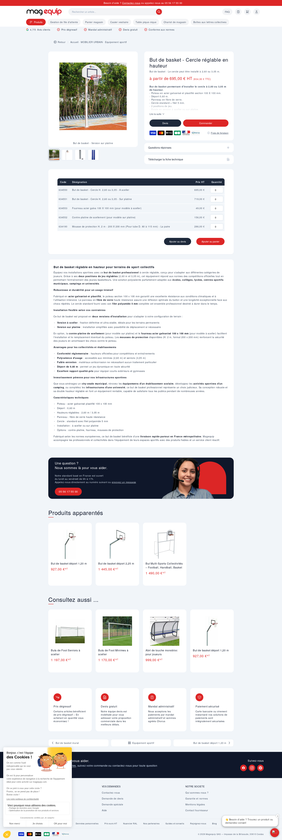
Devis (165, 123)
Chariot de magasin (175, 22)
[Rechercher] (159, 12)
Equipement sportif (116, 42)
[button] (274, 832)
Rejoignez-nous (198, 823)
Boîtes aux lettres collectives (210, 22)
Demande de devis (112, 798)
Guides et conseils (174, 823)
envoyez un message (124, 482)
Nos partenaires (151, 823)
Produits (38, 22)
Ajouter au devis (177, 241)
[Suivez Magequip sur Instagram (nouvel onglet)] (252, 768)
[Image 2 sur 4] (67, 155)
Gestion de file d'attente (64, 22)
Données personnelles (87, 823)
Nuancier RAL (130, 823)
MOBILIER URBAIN (92, 42)
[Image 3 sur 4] (80, 155)
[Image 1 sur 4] (54, 155)
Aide (104, 810)
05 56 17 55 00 (173, 3)
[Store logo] (44, 12)
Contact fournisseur (196, 810)
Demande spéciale (112, 804)
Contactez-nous (131, 3)
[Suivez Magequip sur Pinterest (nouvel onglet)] (260, 768)
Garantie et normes (196, 798)
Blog (214, 823)
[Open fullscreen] (132, 56)
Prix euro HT (110, 823)
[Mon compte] (256, 12)
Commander (205, 123)
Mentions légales (195, 804)
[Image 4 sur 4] (93, 155)
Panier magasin (94, 22)
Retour (62, 42)
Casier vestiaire (119, 22)
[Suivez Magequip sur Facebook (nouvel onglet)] (243, 768)
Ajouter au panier (210, 241)
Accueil (74, 42)
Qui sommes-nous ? (197, 792)
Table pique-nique (146, 22)
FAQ (227, 11)
